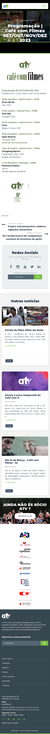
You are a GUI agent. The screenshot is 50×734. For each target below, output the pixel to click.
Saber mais (11, 346)
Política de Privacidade (10, 723)
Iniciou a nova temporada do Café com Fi (23, 396)
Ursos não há (8, 102)
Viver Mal (6, 113)
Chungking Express (11, 151)
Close (4, 125)
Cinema (9, 361)
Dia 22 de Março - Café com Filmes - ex (22, 461)
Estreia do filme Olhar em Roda (24, 330)
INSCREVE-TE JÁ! (25, 516)
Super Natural (9, 136)
